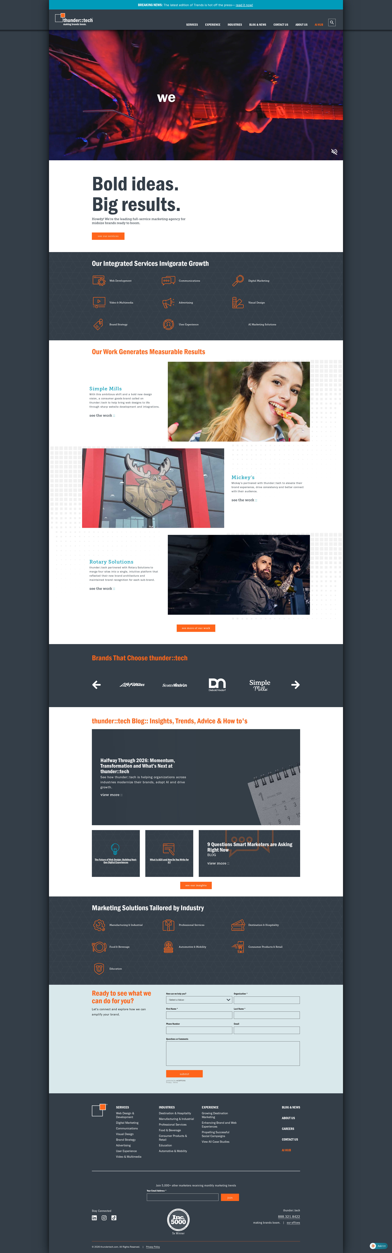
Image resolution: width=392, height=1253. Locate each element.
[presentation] (74, 19)
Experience (210, 1107)
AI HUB (319, 24)
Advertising (123, 1145)
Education (165, 1145)
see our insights (196, 885)
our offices (293, 1222)
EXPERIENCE (212, 24)
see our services (108, 236)
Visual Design (125, 1134)
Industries (167, 1107)
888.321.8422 (289, 1216)
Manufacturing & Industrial (176, 1119)
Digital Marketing (127, 1123)
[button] (96, 684)
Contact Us (290, 1139)
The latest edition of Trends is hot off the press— (195, 4)
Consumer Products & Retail (173, 1137)
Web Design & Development (125, 1115)
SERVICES (192, 24)
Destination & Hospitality (175, 1113)
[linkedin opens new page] (94, 1218)
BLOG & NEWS (257, 24)
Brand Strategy (126, 1139)
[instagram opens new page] (104, 1218)
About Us (288, 1118)
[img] (196, 777)
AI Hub (286, 1150)
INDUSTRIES (235, 24)
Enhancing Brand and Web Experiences (219, 1124)
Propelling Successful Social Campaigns (215, 1134)
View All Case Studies (215, 1141)
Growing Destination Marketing (215, 1115)
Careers (288, 1128)
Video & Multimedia (128, 1156)
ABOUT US (301, 24)
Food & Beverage (170, 1130)
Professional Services (173, 1124)
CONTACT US (280, 24)
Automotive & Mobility (173, 1151)
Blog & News (291, 1107)
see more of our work (196, 628)
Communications (127, 1128)
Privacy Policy (153, 1246)
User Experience (126, 1151)
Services (122, 1107)
